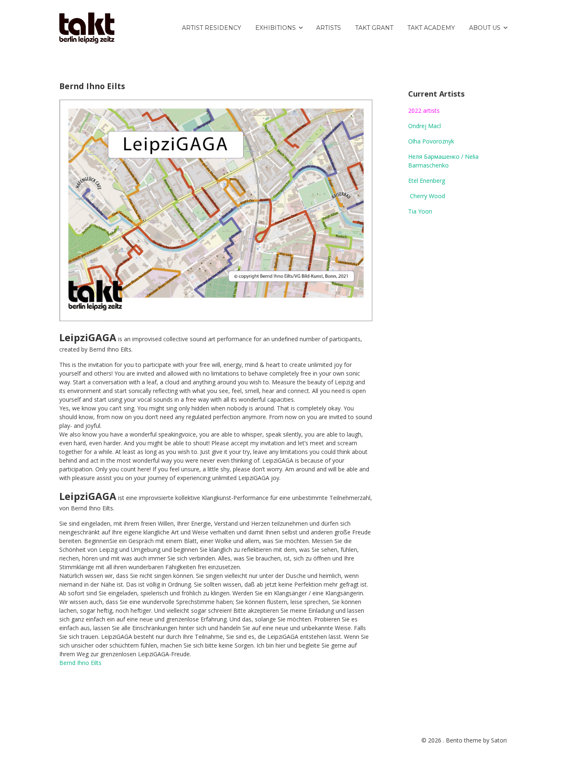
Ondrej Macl (424, 126)
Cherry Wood (427, 196)
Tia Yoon (420, 211)
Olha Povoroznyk (431, 141)
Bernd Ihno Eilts (80, 663)
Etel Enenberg (426, 180)
